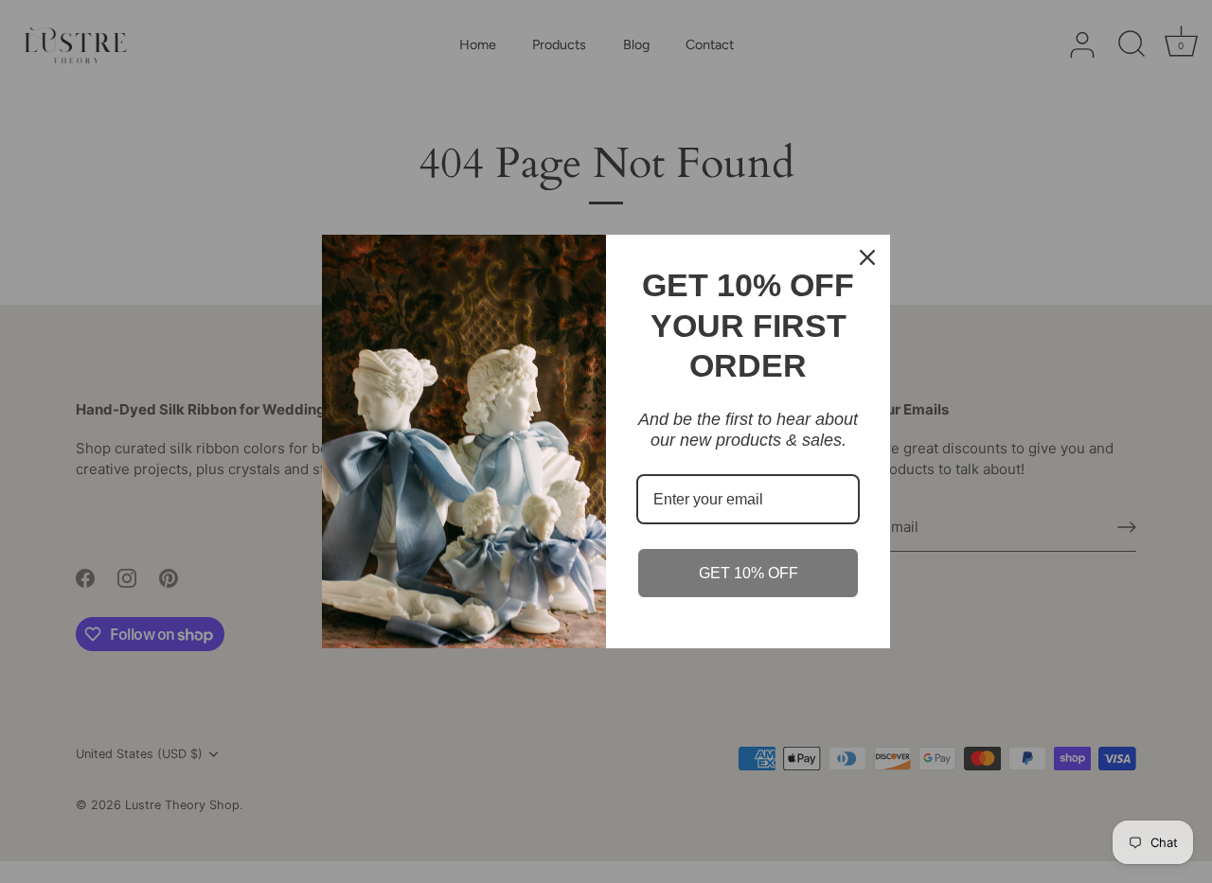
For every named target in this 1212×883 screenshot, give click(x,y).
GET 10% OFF (748, 573)
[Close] (867, 257)
